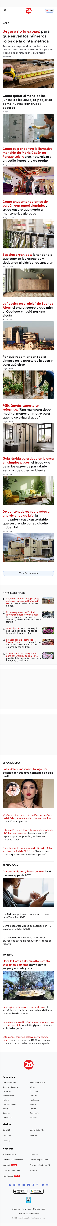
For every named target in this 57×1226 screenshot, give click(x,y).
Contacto (34, 1154)
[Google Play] (37, 1191)
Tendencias (7, 1117)
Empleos (33, 1170)
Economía (34, 1091)
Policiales (6, 1109)
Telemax (33, 1135)
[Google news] (47, 1185)
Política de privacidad (39, 1159)
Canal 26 (6, 1130)
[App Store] (20, 1191)
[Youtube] (24, 1185)
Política (33, 1109)
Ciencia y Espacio (10, 1087)
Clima (32, 1087)
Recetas (6, 1113)
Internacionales (9, 1104)
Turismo (8, 954)
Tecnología (10, 865)
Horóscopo (34, 1100)
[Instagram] (14, 1185)
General (33, 1095)
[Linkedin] (28, 1185)
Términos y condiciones (13, 1159)
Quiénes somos (9, 1154)
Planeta (33, 1104)
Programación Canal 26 (40, 1165)
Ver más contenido (28, 573)
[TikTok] (33, 1185)
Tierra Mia (7, 1135)
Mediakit (9, 1165)
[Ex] (19, 1185)
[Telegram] (42, 1185)
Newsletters (11, 1176)
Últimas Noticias (9, 1082)
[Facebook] (10, 1185)
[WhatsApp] (37, 1185)
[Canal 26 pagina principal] (29, 12)
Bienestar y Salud (37, 1082)
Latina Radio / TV (37, 1130)
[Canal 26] (29, 1065)
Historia (6, 1100)
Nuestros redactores (11, 1170)
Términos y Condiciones (33, 1209)
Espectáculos (12, 762)
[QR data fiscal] (28, 1202)
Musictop (7, 1141)
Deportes (7, 1091)
